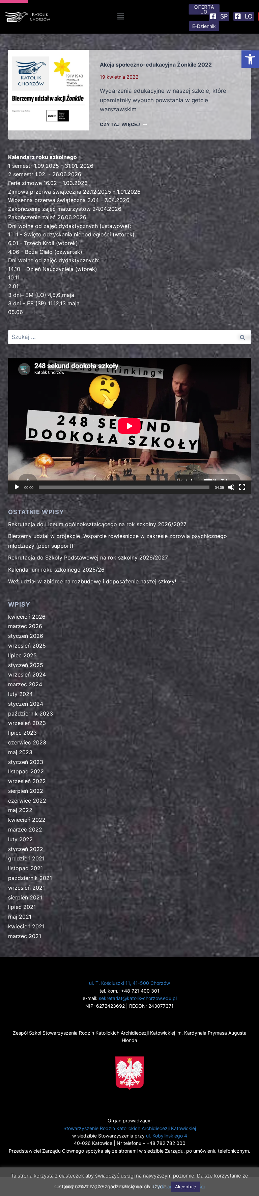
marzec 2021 (24, 936)
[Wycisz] (231, 487)
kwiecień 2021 (26, 926)
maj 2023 (20, 752)
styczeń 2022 (25, 849)
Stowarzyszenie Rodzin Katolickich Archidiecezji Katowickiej (129, 1128)
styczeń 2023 (25, 762)
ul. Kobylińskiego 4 (166, 1136)
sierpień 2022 (25, 790)
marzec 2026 (25, 626)
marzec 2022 (25, 829)
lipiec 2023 (22, 732)
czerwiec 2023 (27, 742)
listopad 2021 (25, 868)
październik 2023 (30, 713)
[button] (250, 59)
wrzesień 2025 (27, 645)
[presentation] (48, 90)
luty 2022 (20, 839)
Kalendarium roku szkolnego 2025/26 (56, 569)
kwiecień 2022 (27, 819)
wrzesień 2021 (26, 887)
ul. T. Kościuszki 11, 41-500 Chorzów (129, 983)
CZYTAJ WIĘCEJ (123, 124)
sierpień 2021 (25, 897)
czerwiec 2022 (27, 800)
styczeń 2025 (25, 665)
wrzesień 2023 (27, 723)
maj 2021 (19, 916)
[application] (129, 426)
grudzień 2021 (26, 858)
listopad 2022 (26, 771)
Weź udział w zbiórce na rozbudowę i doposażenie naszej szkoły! (92, 581)
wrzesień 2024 (27, 674)
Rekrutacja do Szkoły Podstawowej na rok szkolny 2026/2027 (88, 557)
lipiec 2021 (22, 906)
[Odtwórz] (16, 487)
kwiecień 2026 (27, 616)
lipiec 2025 (22, 655)
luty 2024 (20, 694)
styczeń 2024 (25, 703)
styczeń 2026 (25, 635)
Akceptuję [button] (185, 1186)
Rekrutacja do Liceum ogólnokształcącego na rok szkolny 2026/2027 (97, 524)
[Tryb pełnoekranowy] (242, 487)
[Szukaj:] (129, 337)
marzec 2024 (25, 684)
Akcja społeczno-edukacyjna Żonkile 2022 (156, 64)
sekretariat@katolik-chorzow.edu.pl (138, 998)
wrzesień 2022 (27, 781)
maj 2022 (20, 810)
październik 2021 (30, 878)
